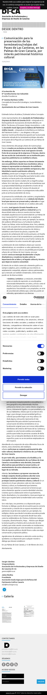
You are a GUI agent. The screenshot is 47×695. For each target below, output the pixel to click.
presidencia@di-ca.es (10, 649)
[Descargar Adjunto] (4, 589)
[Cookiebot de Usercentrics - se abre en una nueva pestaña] (33, 297)
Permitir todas (24, 379)
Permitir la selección (23, 387)
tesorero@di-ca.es (9, 654)
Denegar (23, 395)
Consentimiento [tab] (9, 304)
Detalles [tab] (23, 304)
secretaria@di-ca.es (9, 652)
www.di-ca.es (10, 693)
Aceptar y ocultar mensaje (30, 8)
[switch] (40, 353)
